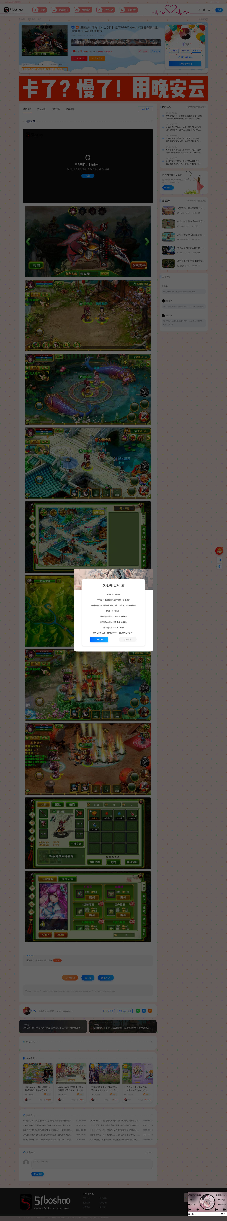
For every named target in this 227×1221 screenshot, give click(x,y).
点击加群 (99, 639)
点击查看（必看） (120, 616)
